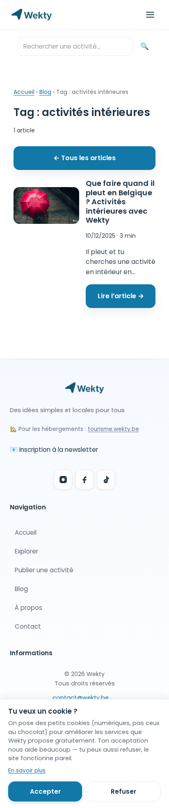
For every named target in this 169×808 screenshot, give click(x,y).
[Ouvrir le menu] (150, 15)
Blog (45, 92)
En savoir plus (27, 771)
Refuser (123, 791)
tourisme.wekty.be (113, 429)
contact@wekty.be (81, 698)
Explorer (26, 551)
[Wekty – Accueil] (31, 14)
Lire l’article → (121, 296)
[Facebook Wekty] (84, 479)
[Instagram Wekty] (63, 479)
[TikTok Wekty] (106, 479)
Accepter (45, 791)
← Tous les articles (84, 158)
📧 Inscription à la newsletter (54, 449)
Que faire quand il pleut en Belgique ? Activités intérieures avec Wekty (120, 201)
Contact (28, 626)
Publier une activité (44, 570)
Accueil (24, 92)
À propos (28, 607)
